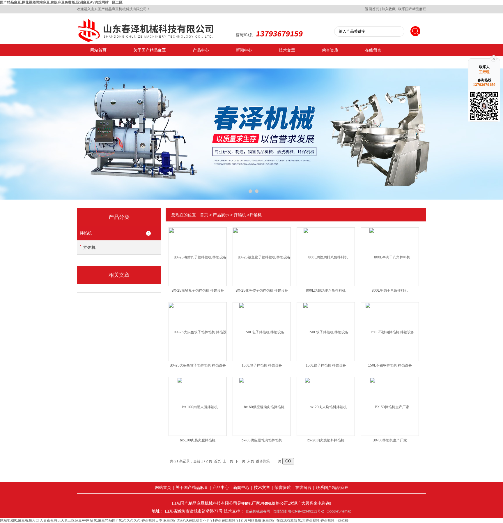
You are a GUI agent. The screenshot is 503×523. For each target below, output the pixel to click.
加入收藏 (389, 9)
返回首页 (372, 9)
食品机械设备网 (258, 511)
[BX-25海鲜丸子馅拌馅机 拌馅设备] (197, 251)
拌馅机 (86, 233)
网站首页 (98, 50)
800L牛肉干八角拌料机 (390, 290)
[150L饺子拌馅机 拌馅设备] (325, 326)
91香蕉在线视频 (222, 520)
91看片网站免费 (248, 520)
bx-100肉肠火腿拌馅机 (197, 440)
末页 (250, 461)
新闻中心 (244, 50)
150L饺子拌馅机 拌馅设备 (326, 365)
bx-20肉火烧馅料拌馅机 (325, 440)
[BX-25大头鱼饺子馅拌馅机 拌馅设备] (197, 326)
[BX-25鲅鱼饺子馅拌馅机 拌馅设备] (262, 251)
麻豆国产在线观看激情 (279, 520)
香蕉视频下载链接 (334, 520)
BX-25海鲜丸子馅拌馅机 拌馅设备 (197, 290)
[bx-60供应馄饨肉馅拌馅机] (261, 401)
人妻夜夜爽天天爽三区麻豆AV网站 (66, 520)
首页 (204, 214)
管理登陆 (280, 511)
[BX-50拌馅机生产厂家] (389, 401)
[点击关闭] (493, 58)
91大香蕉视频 (309, 520)
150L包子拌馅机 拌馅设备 (262, 365)
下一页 (240, 461)
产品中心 (201, 50)
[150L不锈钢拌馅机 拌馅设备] (390, 326)
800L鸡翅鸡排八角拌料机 (326, 290)
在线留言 (373, 50)
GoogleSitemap (339, 511)
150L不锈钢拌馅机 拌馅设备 (390, 365)
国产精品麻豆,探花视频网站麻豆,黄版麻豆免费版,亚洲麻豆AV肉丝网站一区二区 (61, 2)
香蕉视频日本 (151, 520)
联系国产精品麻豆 (412, 9)
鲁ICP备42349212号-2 (306, 511)
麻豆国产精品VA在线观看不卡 (186, 520)
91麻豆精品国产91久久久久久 (117, 520)
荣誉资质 (330, 50)
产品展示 (221, 214)
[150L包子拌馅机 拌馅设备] (261, 326)
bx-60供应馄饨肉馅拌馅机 (262, 440)
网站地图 (7, 520)
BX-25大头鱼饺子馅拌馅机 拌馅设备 (198, 365)
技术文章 (287, 50)
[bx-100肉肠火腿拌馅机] (198, 401)
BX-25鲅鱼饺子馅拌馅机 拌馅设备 (261, 290)
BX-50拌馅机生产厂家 (390, 440)
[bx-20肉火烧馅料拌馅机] (326, 401)
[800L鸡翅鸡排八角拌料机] (326, 251)
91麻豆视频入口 (26, 520)
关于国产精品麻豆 (149, 50)
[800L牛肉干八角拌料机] (389, 251)
